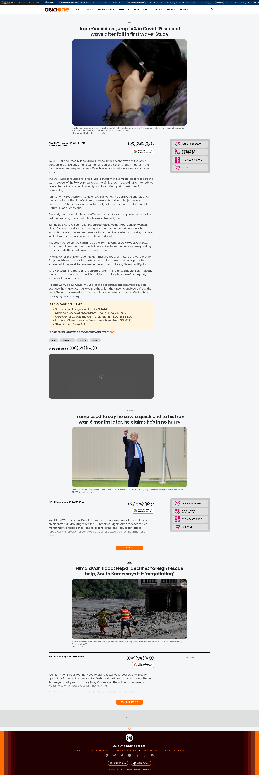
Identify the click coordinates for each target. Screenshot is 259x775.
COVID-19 (82, 340)
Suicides (95, 340)
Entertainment (106, 9)
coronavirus (67, 340)
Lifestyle (124, 9)
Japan (53, 340)
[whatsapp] (142, 144)
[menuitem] (78, 10)
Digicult (157, 9)
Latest (78, 9)
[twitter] (133, 144)
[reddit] (147, 144)
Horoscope (140, 9)
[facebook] (128, 144)
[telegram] (137, 144)
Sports (171, 9)
